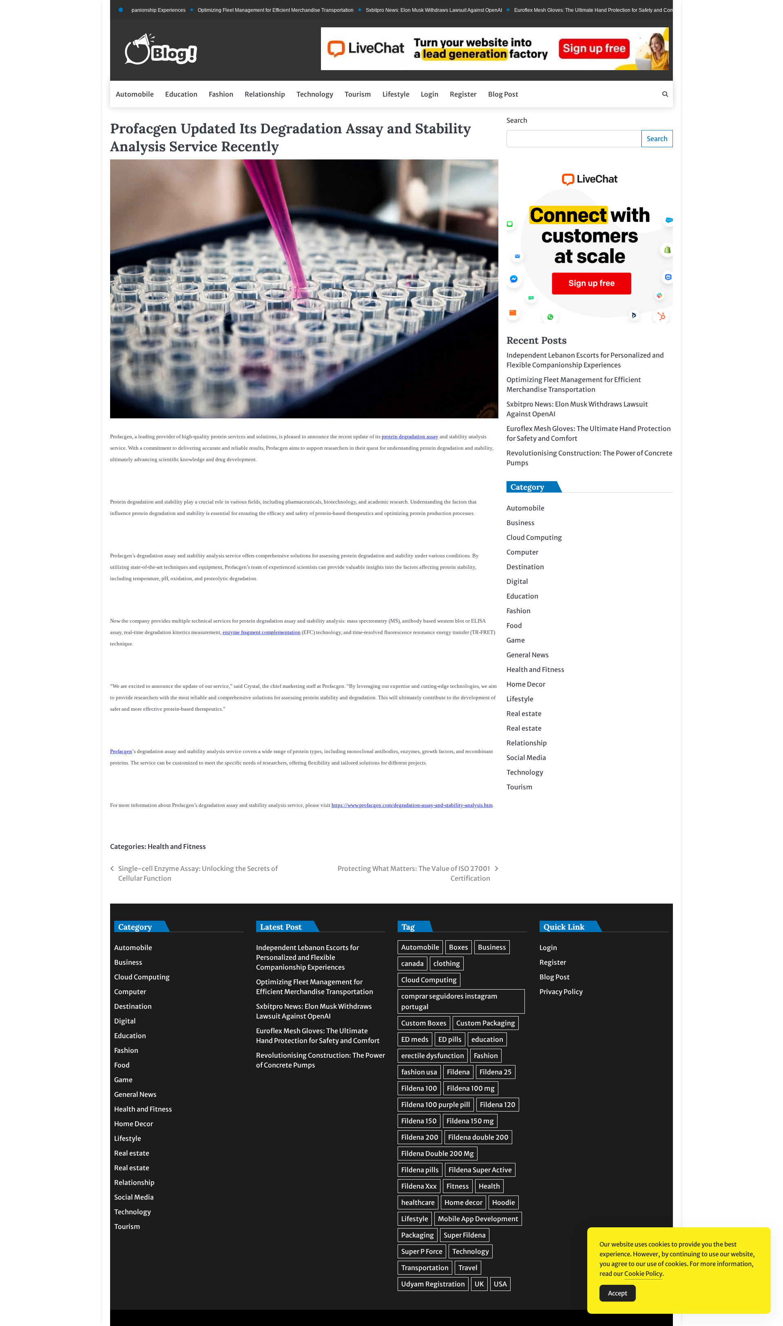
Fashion (221, 94)
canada (412, 963)
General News (528, 655)
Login (429, 94)
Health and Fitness (177, 846)
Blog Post (503, 94)
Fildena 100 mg (471, 1088)
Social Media (526, 758)
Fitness (458, 1186)
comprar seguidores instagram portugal (449, 1001)
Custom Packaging (485, 1023)
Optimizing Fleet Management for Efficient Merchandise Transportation (241, 10)
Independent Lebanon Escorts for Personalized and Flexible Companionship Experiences (307, 957)
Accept (617, 1293)
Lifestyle (396, 94)
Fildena (458, 1072)
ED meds (415, 1039)
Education (181, 94)
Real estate (524, 714)
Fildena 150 (419, 1121)
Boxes (458, 947)
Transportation (425, 1268)
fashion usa (419, 1072)
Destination (525, 567)
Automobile (135, 94)
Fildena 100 (419, 1088)
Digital (517, 582)
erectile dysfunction (432, 1056)
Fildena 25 (496, 1072)
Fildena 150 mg (470, 1121)
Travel (468, 1268)
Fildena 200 (419, 1137)
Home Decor (526, 685)
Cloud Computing (534, 538)
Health (489, 1186)
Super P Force (421, 1251)
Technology (314, 94)
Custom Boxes (424, 1023)
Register (463, 94)
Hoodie (503, 1202)
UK (479, 1284)
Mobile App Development (478, 1219)
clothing (447, 963)
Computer (522, 552)
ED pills (450, 1039)
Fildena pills (420, 1170)
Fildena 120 (497, 1105)
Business (521, 523)
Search (517, 120)
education (487, 1039)
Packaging (417, 1235)
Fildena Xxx (419, 1186)
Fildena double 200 (478, 1137)
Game (516, 640)
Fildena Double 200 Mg (437, 1153)
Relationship (265, 94)
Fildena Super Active (480, 1170)
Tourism (358, 94)
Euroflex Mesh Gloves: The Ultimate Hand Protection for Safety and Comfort (563, 10)
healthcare (418, 1202)
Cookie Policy (643, 1273)
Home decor (463, 1202)
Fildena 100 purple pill (435, 1105)
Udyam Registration (433, 1284)
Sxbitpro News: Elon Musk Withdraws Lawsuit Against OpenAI (400, 10)
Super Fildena (465, 1235)
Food (514, 626)
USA (500, 1284)
